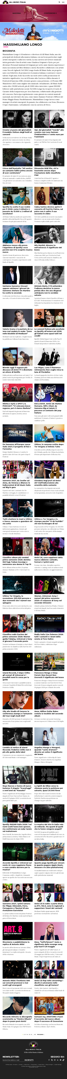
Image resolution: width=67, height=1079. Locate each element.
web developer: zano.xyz (33, 1067)
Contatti (21, 1064)
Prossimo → (41, 1034)
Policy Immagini (49, 1064)
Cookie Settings (58, 1064)
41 (35, 1034)
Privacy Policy (34, 1064)
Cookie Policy (41, 1064)
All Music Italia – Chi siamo (11, 1064)
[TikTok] (63, 1060)
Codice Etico (26, 1064)
